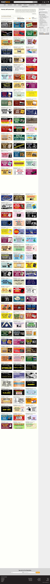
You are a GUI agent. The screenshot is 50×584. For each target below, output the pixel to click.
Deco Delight (27, 244)
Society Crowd (3, 219)
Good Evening (15, 523)
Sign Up (38, 572)
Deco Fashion (3, 550)
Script (37, 4)
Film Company (15, 489)
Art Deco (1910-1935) (43, 18)
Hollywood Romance (4, 150)
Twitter (2, 581)
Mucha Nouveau (3, 354)
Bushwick (14, 371)
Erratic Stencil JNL (3, 29)
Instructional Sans (28, 227)
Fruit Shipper (3, 346)
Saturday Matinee (3, 159)
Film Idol (27, 252)
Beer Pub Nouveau (28, 329)
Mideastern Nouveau (16, 89)
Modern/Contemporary (43, 23)
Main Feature (15, 388)
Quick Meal (2, 396)
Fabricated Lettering (4, 176)
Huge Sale (14, 227)
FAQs (48, 579)
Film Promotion (28, 489)
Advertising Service (28, 159)
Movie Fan (15, 150)
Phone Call (27, 64)
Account (39, 580)
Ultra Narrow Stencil (4, 541)
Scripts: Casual (44, 24)
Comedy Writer (28, 480)
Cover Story (2, 311)
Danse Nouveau (16, 81)
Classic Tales (3, 81)
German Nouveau (3, 116)
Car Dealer (27, 133)
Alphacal (2, 371)
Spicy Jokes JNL (28, 37)
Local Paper (15, 497)
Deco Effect (2, 286)
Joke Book (27, 202)
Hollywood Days (15, 346)
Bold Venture (15, 133)
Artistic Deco (15, 219)
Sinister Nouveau (28, 210)
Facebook (2, 579)
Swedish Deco (27, 354)
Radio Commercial (28, 176)
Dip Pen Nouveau (3, 252)
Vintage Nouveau (15, 244)
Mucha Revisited (15, 354)
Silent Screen (15, 210)
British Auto (2, 167)
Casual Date (3, 337)
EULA (48, 578)
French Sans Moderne (29, 107)
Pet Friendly (2, 472)
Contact (47, 580)
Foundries (39, 579)
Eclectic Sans (28, 81)
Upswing (2, 480)
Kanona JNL (27, 379)
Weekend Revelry (3, 455)
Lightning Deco (15, 515)
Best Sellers (30, 578)
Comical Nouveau (28, 541)
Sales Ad (27, 438)
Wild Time (2, 303)
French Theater (3, 497)
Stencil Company (28, 396)
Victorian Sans (28, 269)
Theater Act (2, 185)
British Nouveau (15, 167)
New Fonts (30, 579)
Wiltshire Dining (15, 480)
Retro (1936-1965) (44, 16)
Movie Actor (27, 497)
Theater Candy (15, 185)
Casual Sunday (3, 438)
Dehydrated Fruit (28, 515)
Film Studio (15, 202)
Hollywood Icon (28, 141)
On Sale (47, 32)
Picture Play (2, 210)
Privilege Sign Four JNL (4, 37)
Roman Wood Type (16, 396)
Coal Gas (27, 303)
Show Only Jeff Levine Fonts (44, 12)
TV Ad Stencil (3, 133)
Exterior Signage (3, 227)
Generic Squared (3, 523)
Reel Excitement (15, 472)
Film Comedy (3, 489)
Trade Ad (14, 269)
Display (25, 4)
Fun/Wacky (43, 21)
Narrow (41, 30)
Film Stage (2, 515)
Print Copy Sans (3, 269)
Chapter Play (3, 141)
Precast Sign (27, 261)
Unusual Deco (15, 430)
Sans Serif (10, 4)
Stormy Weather (3, 430)
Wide (47, 30)
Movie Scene (27, 346)
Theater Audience (15, 329)
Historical (43, 20)
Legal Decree (3, 64)
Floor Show (27, 337)
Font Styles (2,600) (17, 16)
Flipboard (14, 379)
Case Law (27, 219)
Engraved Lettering (28, 167)
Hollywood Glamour (28, 286)
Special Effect (25, 6)
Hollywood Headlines (16, 311)
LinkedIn (2, 580)
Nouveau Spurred (28, 388)
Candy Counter (15, 303)
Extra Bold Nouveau (16, 550)
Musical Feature (28, 150)
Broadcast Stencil (28, 430)
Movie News (27, 311)
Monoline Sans (28, 89)
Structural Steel (28, 472)
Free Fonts (30, 580)
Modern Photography (29, 523)
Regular (44, 30)
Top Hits (27, 185)
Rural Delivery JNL (16, 37)
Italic (48, 27)
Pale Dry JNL (28, 29)
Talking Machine (3, 244)
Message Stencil (28, 413)
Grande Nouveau (28, 550)
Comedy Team (3, 413)
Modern (19, 4)
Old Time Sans (16, 64)
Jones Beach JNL (16, 29)
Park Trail (27, 116)
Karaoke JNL (3, 388)
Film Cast (14, 337)
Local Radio (15, 413)
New (5, 4)
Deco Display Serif (16, 107)
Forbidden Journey (16, 438)
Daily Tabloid (27, 371)
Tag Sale (14, 447)
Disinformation (16, 141)
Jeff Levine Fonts (9, 29)
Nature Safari (15, 176)
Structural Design (3, 447)
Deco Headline (15, 286)
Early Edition (3, 379)
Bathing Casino (15, 541)
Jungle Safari (15, 116)
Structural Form (3, 329)
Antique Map (27, 455)
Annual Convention (16, 455)
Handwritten (31, 4)
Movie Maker (3, 261)
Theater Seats (27, 447)
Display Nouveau (15, 252)
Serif (15, 4)
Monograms (43, 4)
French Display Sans (4, 89)
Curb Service (3, 202)
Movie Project (15, 261)
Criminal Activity (3, 107)
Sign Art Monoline (15, 159)
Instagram (2, 578)
